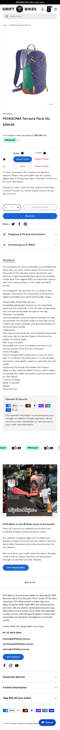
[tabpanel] (30, 328)
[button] (49, 9)
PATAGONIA (8, 114)
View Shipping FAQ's (16, 567)
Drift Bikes (13, 723)
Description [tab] (9, 260)
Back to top (30, 582)
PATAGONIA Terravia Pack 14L (20, 25)
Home (5, 25)
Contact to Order (40, 207)
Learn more (44, 2)
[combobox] (30, 16)
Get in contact (13, 657)
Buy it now (30, 216)
